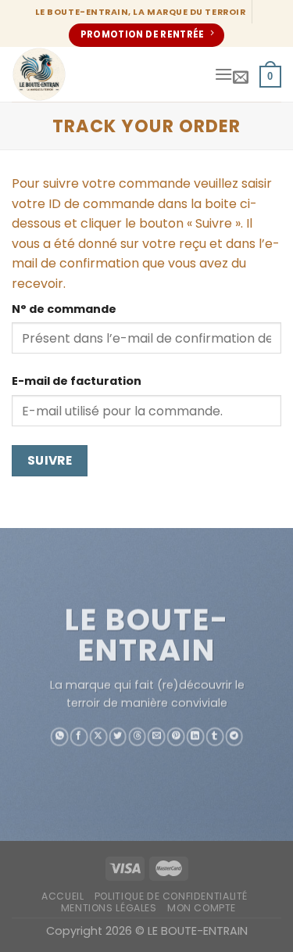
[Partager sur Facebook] (79, 736)
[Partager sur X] (98, 736)
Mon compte (201, 907)
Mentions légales (109, 907)
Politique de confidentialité (171, 896)
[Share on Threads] (137, 736)
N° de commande (64, 309)
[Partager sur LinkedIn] (195, 736)
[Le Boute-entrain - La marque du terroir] (107, 74)
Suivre (50, 460)
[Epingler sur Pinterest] (175, 736)
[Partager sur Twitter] (118, 736)
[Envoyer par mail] (157, 736)
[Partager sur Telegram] (234, 736)
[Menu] (223, 74)
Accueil (62, 896)
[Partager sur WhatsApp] (59, 736)
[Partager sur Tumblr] (214, 736)
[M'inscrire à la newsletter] (240, 76)
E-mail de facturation (76, 381)
